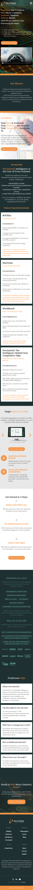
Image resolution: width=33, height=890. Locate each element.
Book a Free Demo (9, 43)
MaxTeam (9, 834)
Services (8, 844)
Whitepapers (24, 831)
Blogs (24, 837)
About (24, 848)
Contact (24, 851)
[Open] (31, 3)
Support (24, 854)
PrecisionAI (8, 840)
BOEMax (8, 831)
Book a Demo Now (16, 802)
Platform (8, 827)
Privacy (23, 882)
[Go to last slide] (3, 435)
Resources (24, 827)
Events (24, 834)
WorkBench (8, 837)
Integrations (9, 848)
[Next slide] (30, 435)
